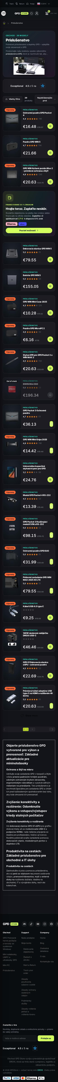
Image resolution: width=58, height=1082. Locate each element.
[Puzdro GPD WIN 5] (12, 147)
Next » (52, 729)
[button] (51, 13)
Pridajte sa (46, 1038)
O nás (42, 956)
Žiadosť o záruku (27, 958)
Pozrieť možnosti (27, 230)
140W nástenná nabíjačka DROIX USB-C (35, 634)
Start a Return (29, 965)
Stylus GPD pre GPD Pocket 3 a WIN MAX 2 (37, 356)
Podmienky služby (26, 1002)
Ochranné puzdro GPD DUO (36, 551)
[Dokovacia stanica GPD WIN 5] (12, 253)
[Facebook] (51, 924)
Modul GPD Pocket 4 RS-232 (37, 495)
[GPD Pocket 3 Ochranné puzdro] (12, 416)
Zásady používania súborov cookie (28, 982)
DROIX (40, 1070)
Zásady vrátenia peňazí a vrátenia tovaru (28, 1012)
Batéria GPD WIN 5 (32, 275)
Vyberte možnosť (50, 126)
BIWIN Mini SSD (30, 384)
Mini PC (6, 965)
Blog (42, 943)
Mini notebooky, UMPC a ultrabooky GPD (10, 957)
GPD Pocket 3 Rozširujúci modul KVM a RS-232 (35, 523)
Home (42, 938)
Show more (31, 715)
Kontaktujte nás (47, 961)
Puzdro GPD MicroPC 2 (34, 328)
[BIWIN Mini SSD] (12, 389)
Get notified (50, 395)
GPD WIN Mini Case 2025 (35, 302)
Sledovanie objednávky (28, 950)
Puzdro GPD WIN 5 (31, 142)
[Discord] (24, 924)
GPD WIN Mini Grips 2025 (35, 439)
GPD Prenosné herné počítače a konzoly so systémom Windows (9, 943)
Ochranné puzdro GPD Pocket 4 (37, 114)
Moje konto (26, 943)
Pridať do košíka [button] (51, 424)
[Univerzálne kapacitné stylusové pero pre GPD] (12, 472)
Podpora (33, 4)
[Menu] (3, 13)
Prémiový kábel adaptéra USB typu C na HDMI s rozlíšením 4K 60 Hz (38, 693)
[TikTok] (31, 924)
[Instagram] (44, 924)
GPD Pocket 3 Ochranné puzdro (34, 411)
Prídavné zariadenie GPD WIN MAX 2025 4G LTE (37, 578)
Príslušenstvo (9, 970)
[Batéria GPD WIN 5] (12, 280)
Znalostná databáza (44, 949)
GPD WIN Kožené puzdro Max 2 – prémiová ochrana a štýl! (38, 169)
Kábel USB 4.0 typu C (33, 606)
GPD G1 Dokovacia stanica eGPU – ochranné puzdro (35, 663)
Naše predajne (27, 938)
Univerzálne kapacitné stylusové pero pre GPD (34, 467)
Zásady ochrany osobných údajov (28, 993)
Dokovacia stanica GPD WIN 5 (37, 248)
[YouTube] (38, 924)
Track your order (28, 971)
